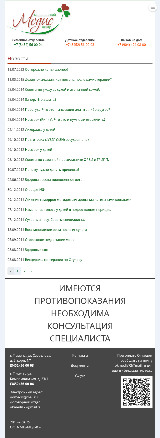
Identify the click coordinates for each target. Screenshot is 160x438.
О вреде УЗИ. (35, 189)
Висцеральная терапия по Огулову (53, 259)
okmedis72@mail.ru (25, 407)
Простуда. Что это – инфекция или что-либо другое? (67, 109)
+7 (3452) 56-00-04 (28, 44)
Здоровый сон (36, 249)
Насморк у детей (38, 149)
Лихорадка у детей (40, 129)
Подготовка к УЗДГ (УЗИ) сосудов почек (57, 139)
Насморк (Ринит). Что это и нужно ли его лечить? (65, 119)
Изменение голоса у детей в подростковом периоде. (68, 209)
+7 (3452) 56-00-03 (80, 44)
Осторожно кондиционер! (46, 69)
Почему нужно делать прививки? (52, 169)
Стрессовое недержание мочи (50, 239)
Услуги (80, 375)
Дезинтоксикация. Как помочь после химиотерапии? (68, 79)
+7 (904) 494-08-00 (132, 44)
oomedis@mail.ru (24, 397)
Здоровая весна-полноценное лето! (54, 179)
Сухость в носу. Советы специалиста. (55, 219)
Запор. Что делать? (40, 99)
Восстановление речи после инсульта (56, 229)
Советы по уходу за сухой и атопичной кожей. (62, 89)
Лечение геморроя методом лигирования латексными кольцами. (78, 199)
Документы (80, 365)
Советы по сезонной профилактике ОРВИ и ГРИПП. (67, 159)
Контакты (80, 355)
